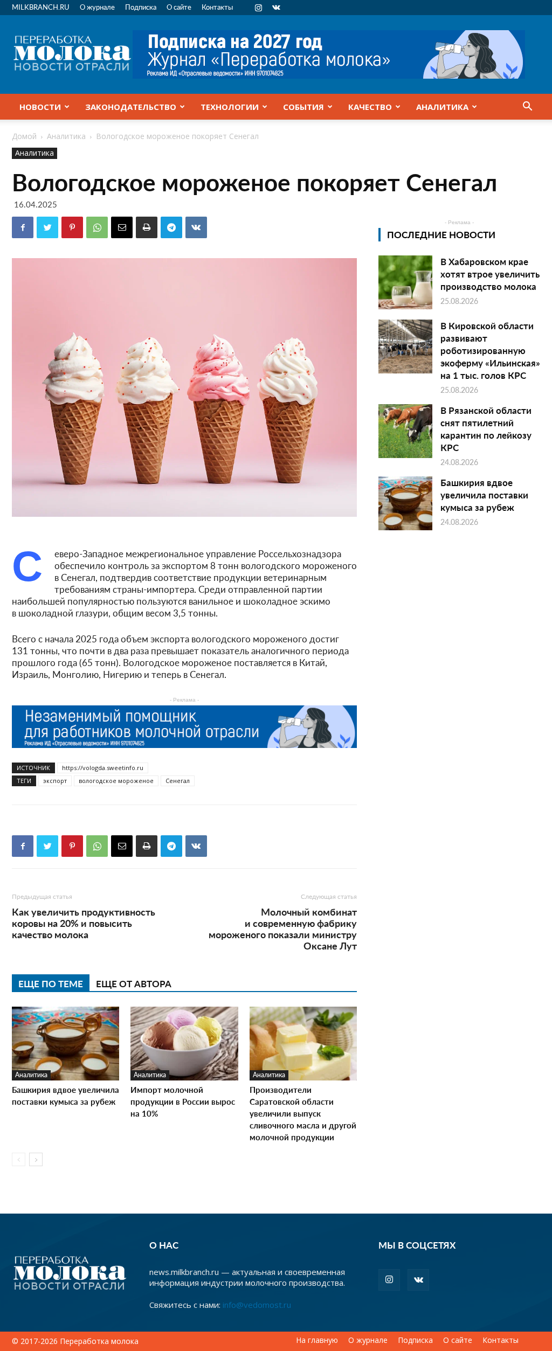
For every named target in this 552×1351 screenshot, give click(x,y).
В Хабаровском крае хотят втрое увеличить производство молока (490, 274)
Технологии (230, 106)
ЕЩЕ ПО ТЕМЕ (50, 983)
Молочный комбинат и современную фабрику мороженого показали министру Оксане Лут (283, 928)
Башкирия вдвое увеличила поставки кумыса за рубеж (65, 1095)
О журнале (97, 7)
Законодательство (130, 106)
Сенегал (177, 781)
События (303, 106)
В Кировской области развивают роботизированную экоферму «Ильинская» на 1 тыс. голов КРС (490, 350)
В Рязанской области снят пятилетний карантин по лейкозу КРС (486, 429)
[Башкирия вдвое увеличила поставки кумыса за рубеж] (65, 1043)
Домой (24, 136)
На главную (317, 1340)
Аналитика (442, 106)
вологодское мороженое (116, 781)
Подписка (140, 7)
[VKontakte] (276, 7)
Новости (40, 106)
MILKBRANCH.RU (41, 7)
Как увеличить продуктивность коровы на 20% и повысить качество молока (83, 923)
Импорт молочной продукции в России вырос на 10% (182, 1101)
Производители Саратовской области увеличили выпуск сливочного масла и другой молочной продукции (303, 1113)
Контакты (217, 7)
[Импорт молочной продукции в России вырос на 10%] (184, 1043)
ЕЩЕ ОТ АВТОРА (133, 983)
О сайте (179, 7)
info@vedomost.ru (257, 1304)
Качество (370, 106)
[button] (527, 107)
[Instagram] (258, 7)
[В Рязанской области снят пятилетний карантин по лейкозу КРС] (405, 431)
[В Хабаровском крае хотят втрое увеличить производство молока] (405, 282)
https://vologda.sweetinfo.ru (102, 768)
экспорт (55, 781)
